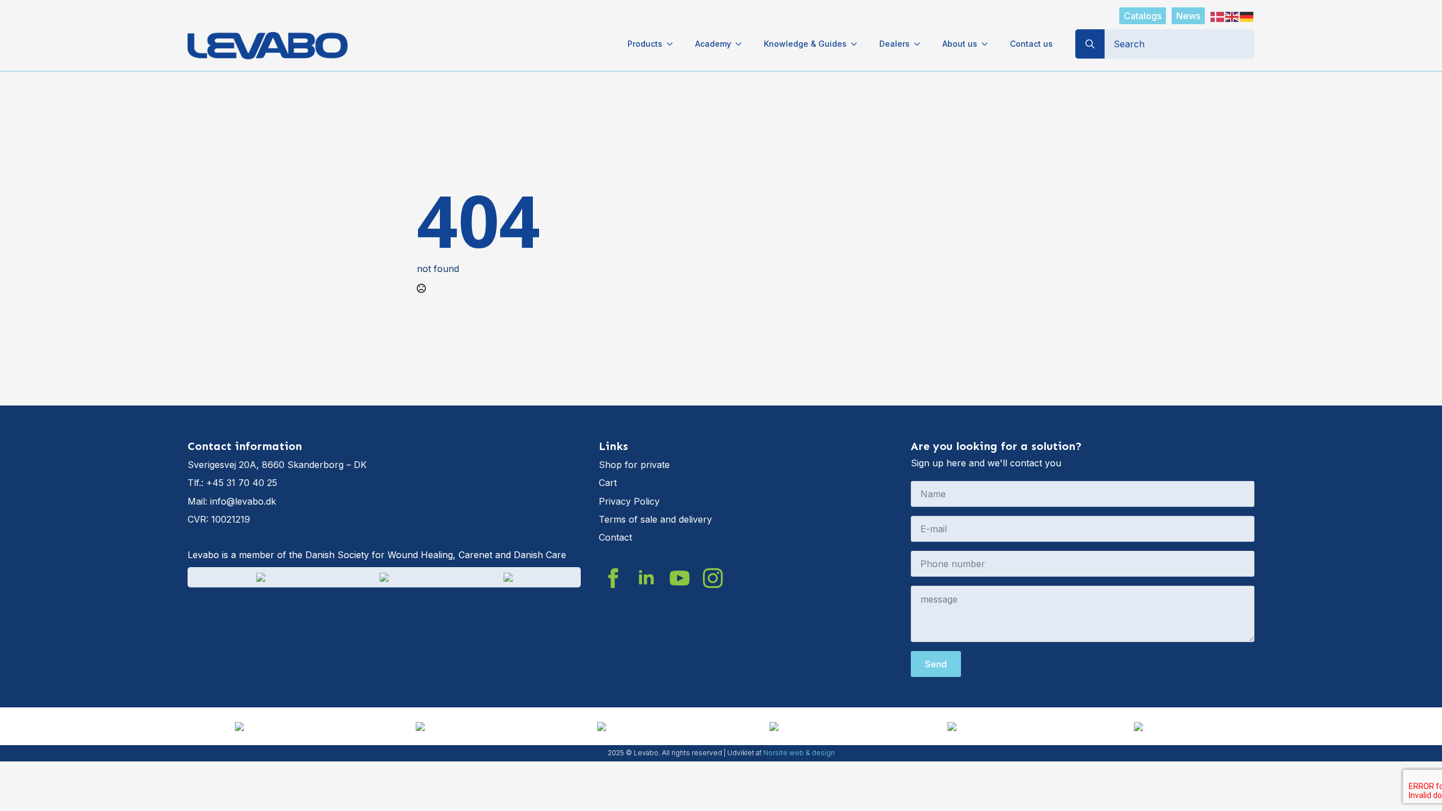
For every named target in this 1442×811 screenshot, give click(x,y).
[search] (1090, 44)
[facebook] (613, 578)
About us (959, 43)
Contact (615, 537)
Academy (713, 43)
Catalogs (1142, 15)
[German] (1247, 15)
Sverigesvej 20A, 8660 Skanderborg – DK (277, 464)
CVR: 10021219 (219, 519)
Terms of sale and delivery (655, 519)
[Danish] (1217, 15)
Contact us (1031, 43)
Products (644, 43)
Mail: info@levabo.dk (232, 501)
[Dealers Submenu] (920, 44)
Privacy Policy (629, 501)
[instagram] (712, 578)
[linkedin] (646, 578)
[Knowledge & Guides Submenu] (857, 44)
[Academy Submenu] (742, 44)
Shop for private (634, 464)
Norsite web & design (799, 752)
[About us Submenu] (988, 44)
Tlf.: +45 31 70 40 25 (232, 482)
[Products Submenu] (673, 44)
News (1188, 15)
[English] (1232, 15)
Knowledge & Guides (805, 43)
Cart (608, 482)
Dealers (894, 43)
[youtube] (679, 578)
